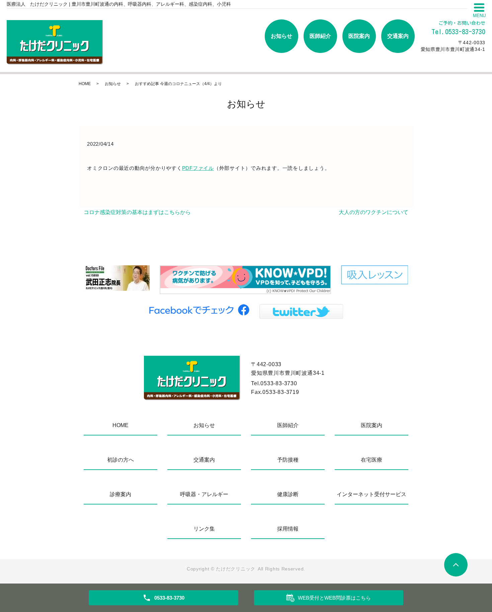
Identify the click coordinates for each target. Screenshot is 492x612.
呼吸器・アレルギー (204, 494)
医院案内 (359, 36)
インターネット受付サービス (371, 494)
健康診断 (288, 494)
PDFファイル (198, 168)
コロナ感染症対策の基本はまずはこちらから (137, 212)
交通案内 (398, 36)
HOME (85, 83)
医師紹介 (320, 36)
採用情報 (288, 529)
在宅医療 (371, 460)
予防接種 (288, 460)
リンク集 (204, 529)
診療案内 (120, 494)
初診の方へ (120, 460)
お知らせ (281, 36)
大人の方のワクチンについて (373, 212)
